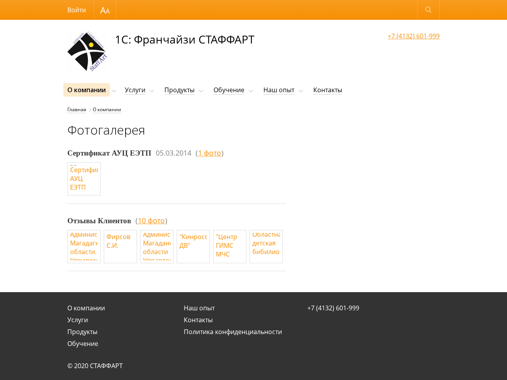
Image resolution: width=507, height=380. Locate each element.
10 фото (151, 220)
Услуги (135, 90)
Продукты (179, 90)
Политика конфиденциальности (233, 331)
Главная (76, 109)
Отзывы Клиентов (99, 221)
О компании (86, 90)
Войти (76, 10)
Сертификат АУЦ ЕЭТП (109, 153)
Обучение (228, 90)
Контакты (327, 90)
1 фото (209, 153)
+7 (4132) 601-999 (414, 36)
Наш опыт (278, 90)
